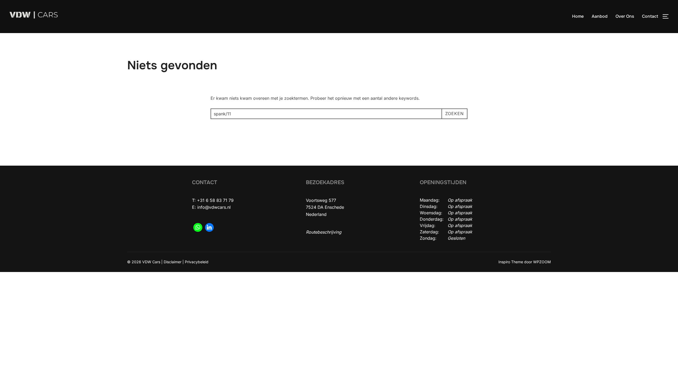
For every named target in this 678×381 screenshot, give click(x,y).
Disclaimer (172, 262)
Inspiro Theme (510, 262)
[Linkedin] (209, 227)
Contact (650, 16)
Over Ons (624, 16)
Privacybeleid (196, 262)
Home (578, 16)
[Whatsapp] (198, 227)
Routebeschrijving (323, 232)
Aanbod (600, 16)
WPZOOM (542, 262)
